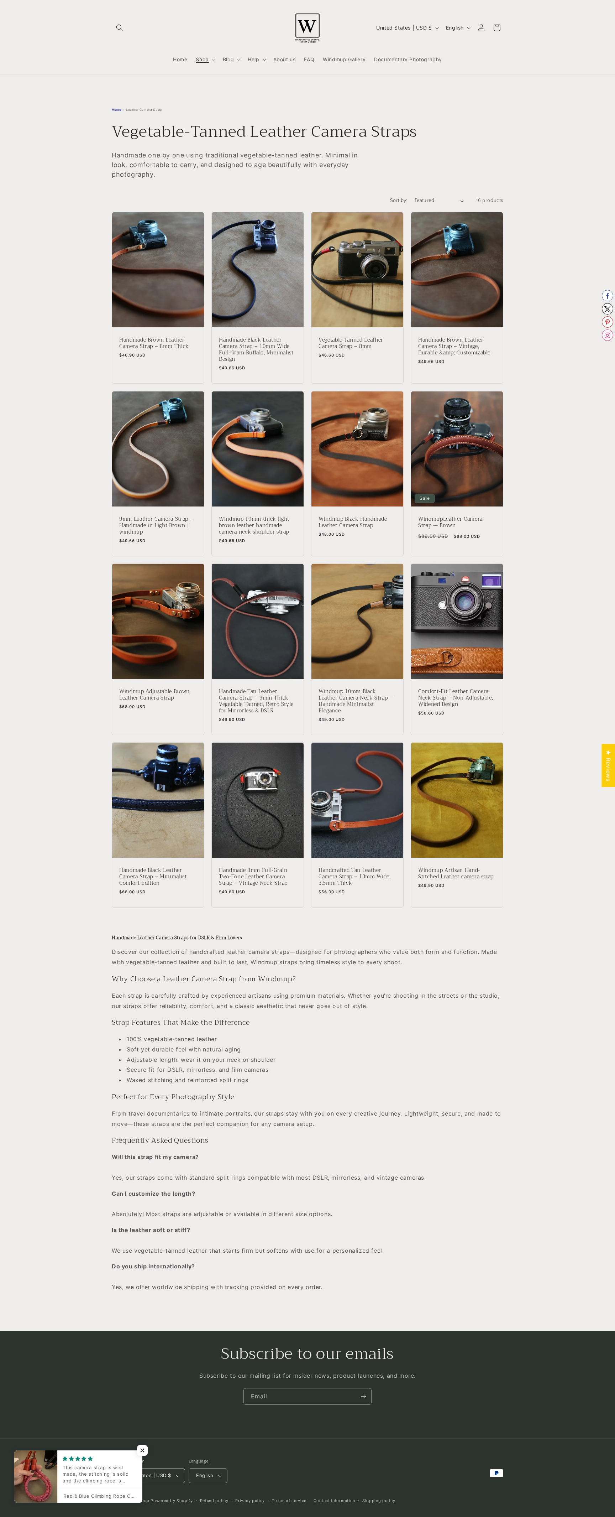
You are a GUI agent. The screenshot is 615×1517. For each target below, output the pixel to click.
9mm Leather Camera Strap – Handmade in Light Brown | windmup (156, 525)
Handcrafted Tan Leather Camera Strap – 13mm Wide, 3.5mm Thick (355, 877)
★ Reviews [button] (608, 765)
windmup (140, 1500)
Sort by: (399, 200)
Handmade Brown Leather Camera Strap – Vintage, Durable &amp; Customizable (454, 347)
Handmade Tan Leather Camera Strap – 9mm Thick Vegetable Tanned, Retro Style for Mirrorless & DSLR (256, 701)
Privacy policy (250, 1500)
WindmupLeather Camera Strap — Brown (450, 522)
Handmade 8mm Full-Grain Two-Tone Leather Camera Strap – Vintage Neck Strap (253, 877)
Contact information (334, 1500)
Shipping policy (378, 1500)
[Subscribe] (363, 1396)
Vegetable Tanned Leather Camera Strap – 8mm (351, 343)
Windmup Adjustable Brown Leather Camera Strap (154, 694)
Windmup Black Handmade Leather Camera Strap (353, 522)
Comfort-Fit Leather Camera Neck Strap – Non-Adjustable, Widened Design (455, 698)
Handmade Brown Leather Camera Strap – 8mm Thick (154, 343)
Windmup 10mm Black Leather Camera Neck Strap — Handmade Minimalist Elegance (356, 701)
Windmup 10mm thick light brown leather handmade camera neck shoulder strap (254, 525)
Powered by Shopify (172, 1500)
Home (116, 109)
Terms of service (289, 1500)
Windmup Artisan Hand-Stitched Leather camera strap (456, 873)
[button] (119, 28)
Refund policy (214, 1500)
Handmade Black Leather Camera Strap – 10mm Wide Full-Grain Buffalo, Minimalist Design (256, 350)
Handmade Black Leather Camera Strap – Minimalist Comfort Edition (153, 877)
